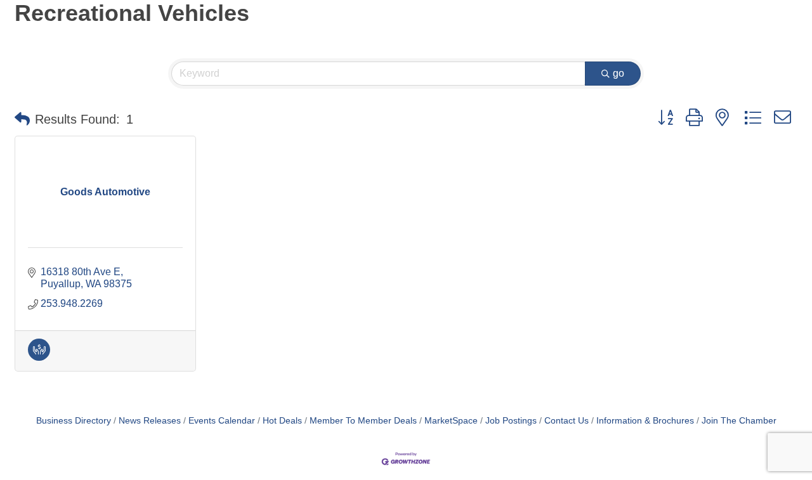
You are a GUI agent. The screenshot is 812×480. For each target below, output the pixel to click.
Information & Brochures (645, 420)
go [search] (618, 73)
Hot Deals (282, 420)
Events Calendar (221, 420)
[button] (22, 119)
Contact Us (566, 420)
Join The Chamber (739, 420)
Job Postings (511, 420)
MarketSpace (451, 420)
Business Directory (73, 420)
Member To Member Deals (363, 420)
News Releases (150, 420)
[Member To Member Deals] (39, 357)
